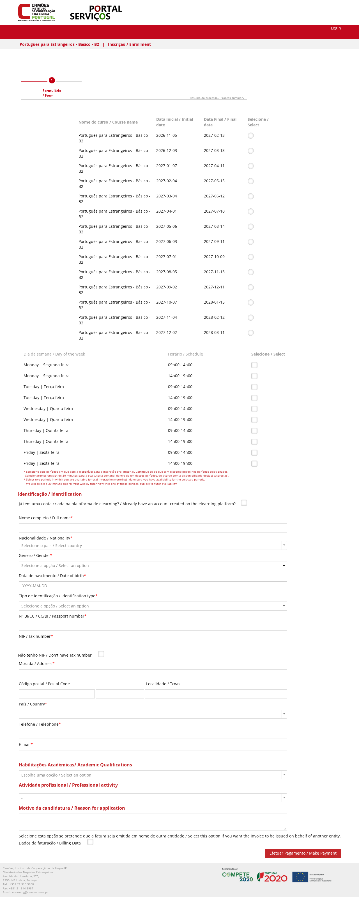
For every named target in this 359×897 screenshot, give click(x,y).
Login (336, 28)
